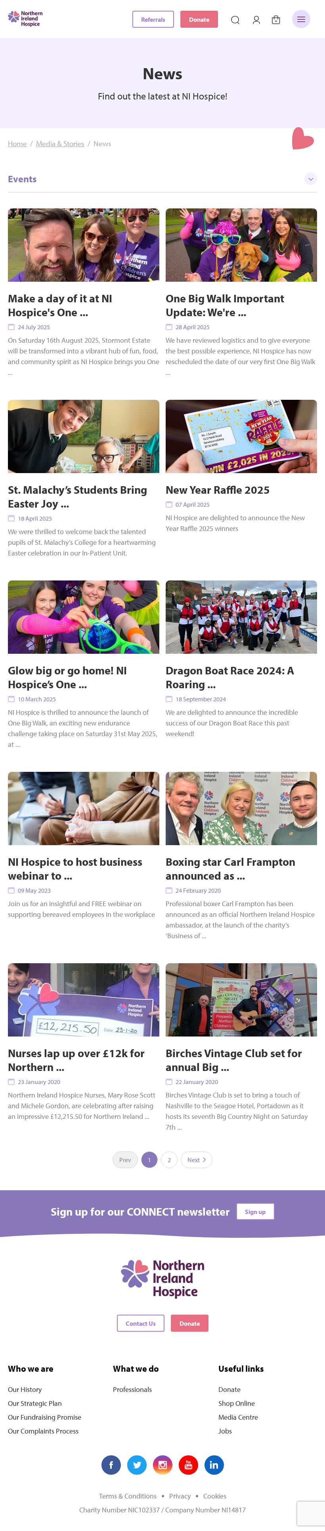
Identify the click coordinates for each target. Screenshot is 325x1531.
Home (17, 143)
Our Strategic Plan (35, 1403)
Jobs (225, 1431)
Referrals (153, 19)
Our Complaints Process (43, 1431)
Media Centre (238, 1417)
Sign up (255, 1212)
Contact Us (141, 1323)
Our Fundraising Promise (44, 1417)
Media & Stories (60, 143)
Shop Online (236, 1403)
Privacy (180, 1495)
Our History (25, 1389)
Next (193, 1160)
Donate (199, 19)
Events (22, 179)
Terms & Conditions (128, 1495)
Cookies (214, 1495)
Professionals (132, 1389)
